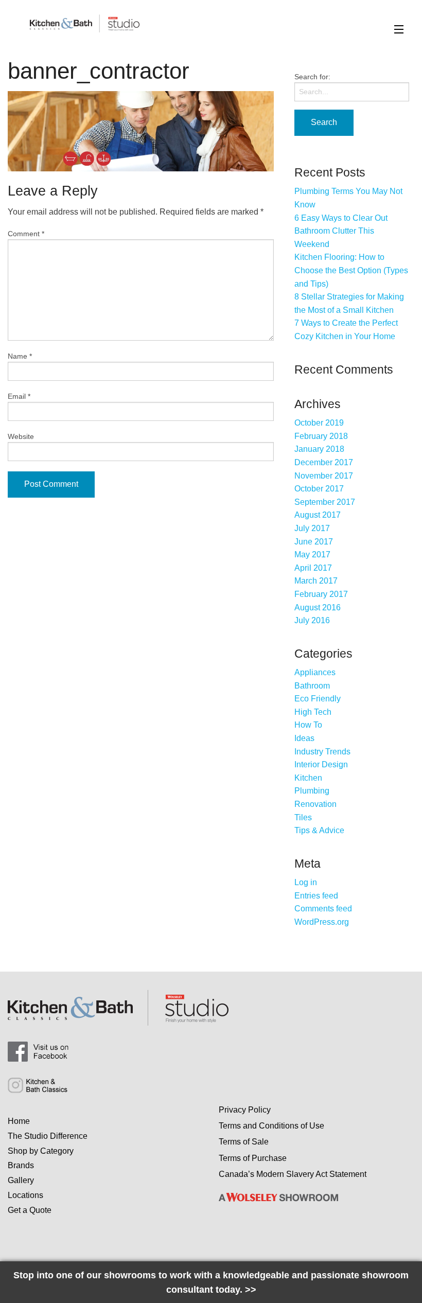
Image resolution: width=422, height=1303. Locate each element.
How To (308, 724)
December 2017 (323, 462)
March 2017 (316, 580)
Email (19, 396)
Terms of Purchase (253, 1158)
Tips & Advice (319, 830)
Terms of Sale (244, 1141)
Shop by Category (41, 1151)
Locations (25, 1195)
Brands (21, 1165)
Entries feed (316, 895)
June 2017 (313, 541)
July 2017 (312, 528)
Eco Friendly (317, 698)
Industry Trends (322, 751)
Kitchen (308, 777)
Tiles (303, 817)
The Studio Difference (47, 1136)
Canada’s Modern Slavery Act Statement (292, 1174)
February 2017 (321, 594)
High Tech (312, 712)
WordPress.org (321, 922)
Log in (305, 882)
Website (21, 436)
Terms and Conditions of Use (271, 1125)
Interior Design (321, 764)
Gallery (21, 1180)
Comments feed (323, 908)
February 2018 (321, 436)
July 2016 (312, 620)
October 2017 (319, 488)
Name (20, 356)
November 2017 (323, 475)
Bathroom (312, 685)
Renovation (315, 804)
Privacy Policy (245, 1109)
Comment (26, 234)
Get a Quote (29, 1210)
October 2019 (319, 422)
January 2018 (319, 449)
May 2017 (312, 554)
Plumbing (311, 790)
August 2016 (317, 607)
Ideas (304, 738)
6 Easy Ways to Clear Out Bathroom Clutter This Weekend (341, 231)
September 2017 (324, 502)
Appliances (315, 672)
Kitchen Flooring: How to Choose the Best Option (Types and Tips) (351, 270)
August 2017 (317, 514)
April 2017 (313, 568)
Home (19, 1121)
